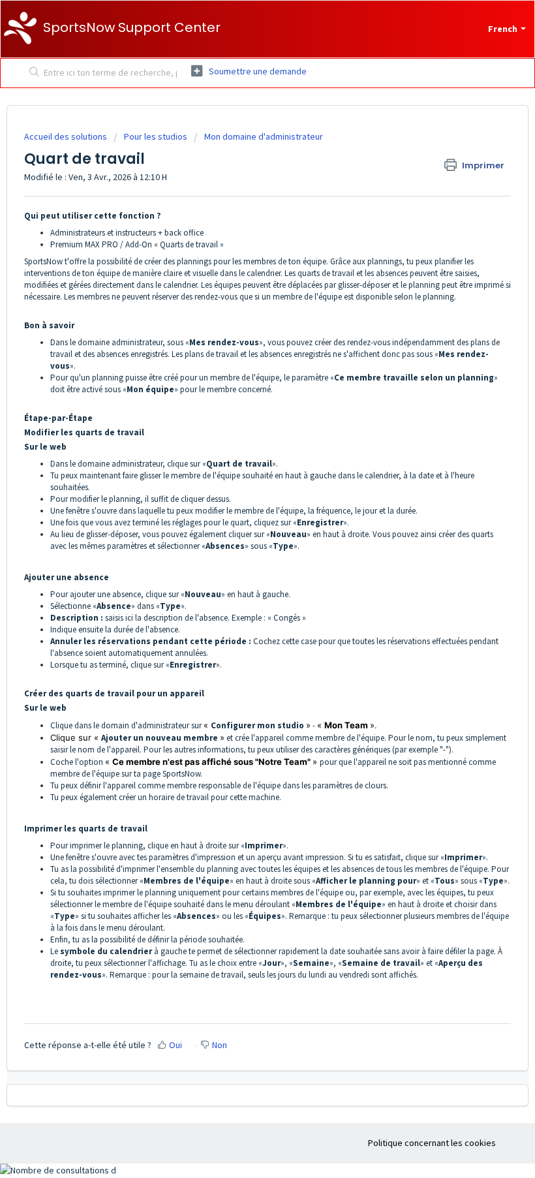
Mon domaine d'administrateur (263, 136)
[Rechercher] (31, 73)
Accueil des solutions (66, 136)
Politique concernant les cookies (432, 1143)
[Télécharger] (243, 590)
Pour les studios (155, 136)
